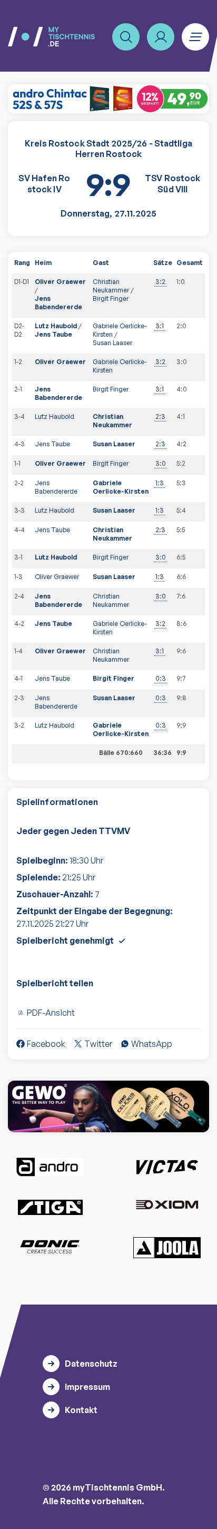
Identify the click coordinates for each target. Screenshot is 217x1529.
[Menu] (195, 37)
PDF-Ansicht (51, 1012)
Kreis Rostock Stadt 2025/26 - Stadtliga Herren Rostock (108, 149)
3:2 (160, 282)
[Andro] (50, 1167)
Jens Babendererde (58, 303)
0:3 (160, 678)
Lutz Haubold (56, 326)
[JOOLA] (167, 1247)
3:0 (160, 463)
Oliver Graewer (60, 282)
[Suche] (126, 37)
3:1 (159, 326)
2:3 (160, 416)
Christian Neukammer (111, 286)
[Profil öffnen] (160, 37)
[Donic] (50, 1246)
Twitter (98, 1043)
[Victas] (167, 1167)
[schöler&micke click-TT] (108, 98)
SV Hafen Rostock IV (44, 183)
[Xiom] (167, 1206)
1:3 (159, 483)
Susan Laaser (112, 343)
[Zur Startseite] (51, 36)
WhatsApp (151, 1043)
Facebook (46, 1043)
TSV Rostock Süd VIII (172, 183)
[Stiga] (50, 1207)
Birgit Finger (111, 298)
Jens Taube (53, 334)
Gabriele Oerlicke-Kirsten (121, 487)
